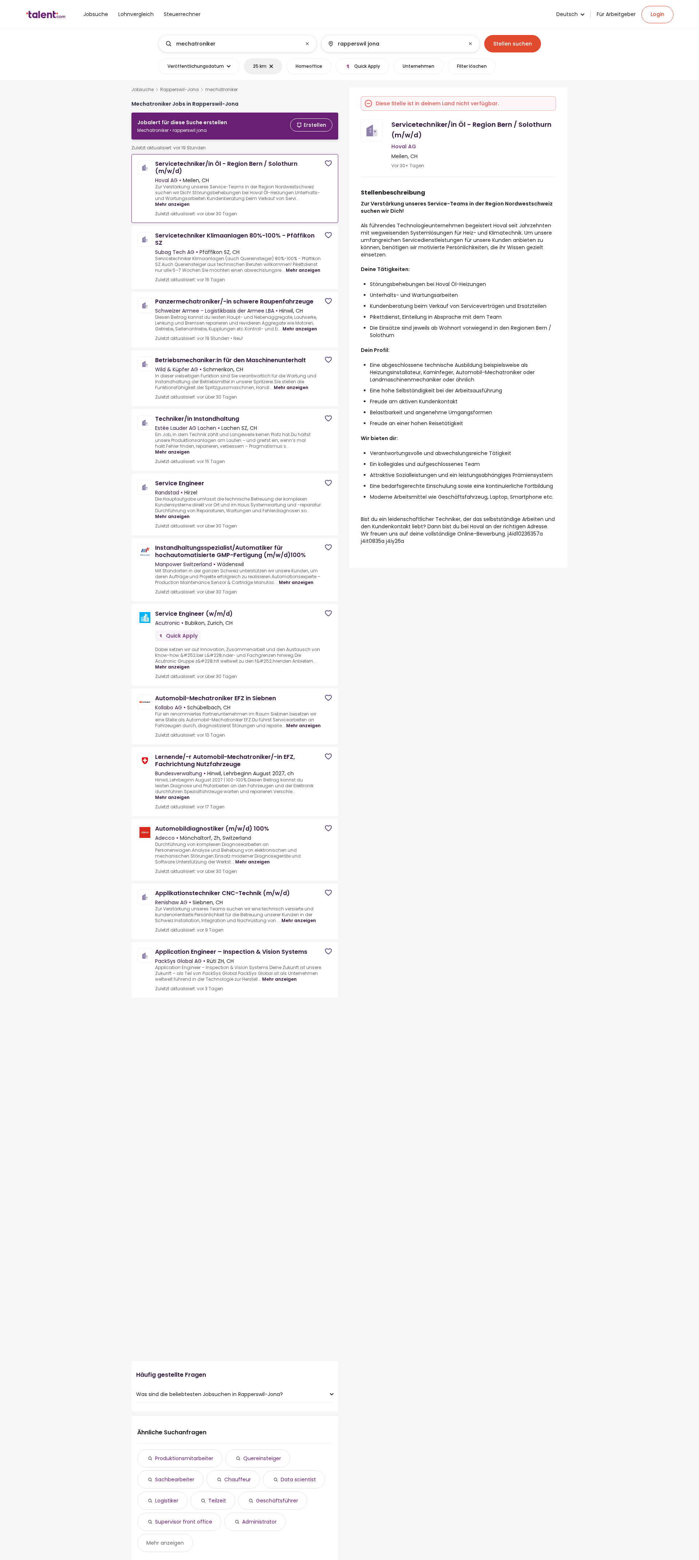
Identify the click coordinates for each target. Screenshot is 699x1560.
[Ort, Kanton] (394, 44)
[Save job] (328, 163)
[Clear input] (307, 44)
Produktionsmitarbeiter (184, 1458)
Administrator (259, 1521)
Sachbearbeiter (174, 1479)
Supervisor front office (183, 1521)
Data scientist (298, 1479)
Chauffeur (237, 1479)
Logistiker (166, 1500)
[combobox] (237, 44)
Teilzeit (217, 1500)
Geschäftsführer (277, 1500)
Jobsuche (142, 89)
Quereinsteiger (262, 1458)
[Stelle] (232, 44)
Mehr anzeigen (172, 204)
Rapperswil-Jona (179, 89)
